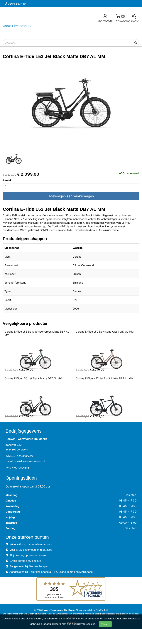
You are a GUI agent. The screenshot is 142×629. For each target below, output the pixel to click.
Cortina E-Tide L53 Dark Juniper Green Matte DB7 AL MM (37, 333)
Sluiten (105, 624)
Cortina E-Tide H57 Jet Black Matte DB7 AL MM (104, 378)
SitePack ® (102, 610)
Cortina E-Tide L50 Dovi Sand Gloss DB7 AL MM (104, 331)
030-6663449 (25, 456)
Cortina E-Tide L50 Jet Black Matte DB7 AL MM (33, 378)
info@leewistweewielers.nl (29, 460)
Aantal (7, 180)
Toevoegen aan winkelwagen (71, 196)
